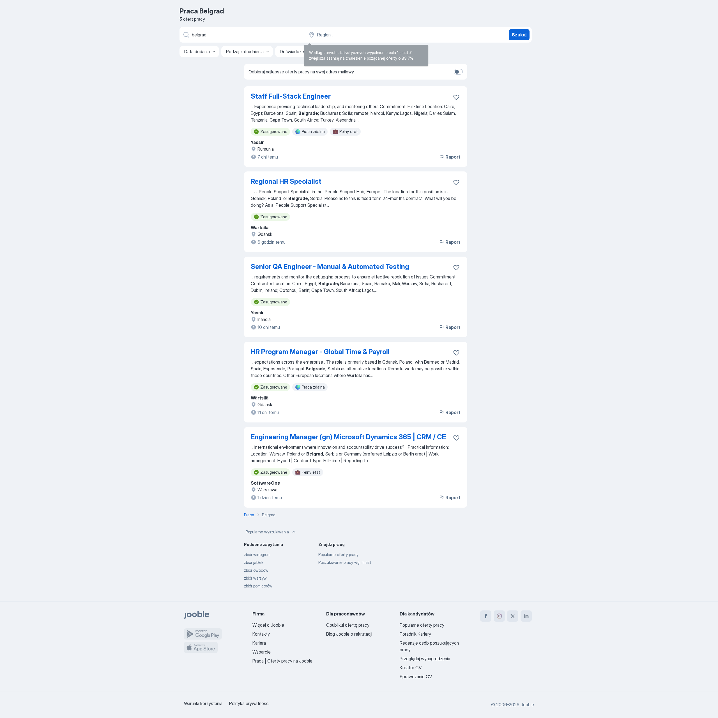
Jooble (527, 704)
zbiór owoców (256, 570)
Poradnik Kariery (415, 634)
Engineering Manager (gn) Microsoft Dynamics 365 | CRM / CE (348, 437)
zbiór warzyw (255, 578)
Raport (452, 157)
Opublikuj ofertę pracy (347, 625)
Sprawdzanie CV (416, 676)
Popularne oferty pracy (338, 554)
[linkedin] (526, 616)
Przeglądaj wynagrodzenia (425, 658)
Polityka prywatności (249, 703)
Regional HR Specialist (286, 181)
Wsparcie (261, 652)
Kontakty (261, 634)
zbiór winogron (257, 554)
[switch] (458, 72)
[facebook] (485, 616)
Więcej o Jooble (268, 625)
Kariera (259, 643)
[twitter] (512, 616)
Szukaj (519, 35)
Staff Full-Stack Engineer (291, 96)
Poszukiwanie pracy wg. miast (344, 562)
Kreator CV (411, 667)
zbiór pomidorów (258, 586)
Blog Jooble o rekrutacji (349, 634)
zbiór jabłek (253, 562)
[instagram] (499, 616)
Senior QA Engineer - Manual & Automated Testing (330, 266)
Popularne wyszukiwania (267, 531)
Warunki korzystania (203, 703)
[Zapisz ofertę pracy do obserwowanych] (456, 97)
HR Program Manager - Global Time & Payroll (320, 352)
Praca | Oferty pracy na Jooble (282, 661)
